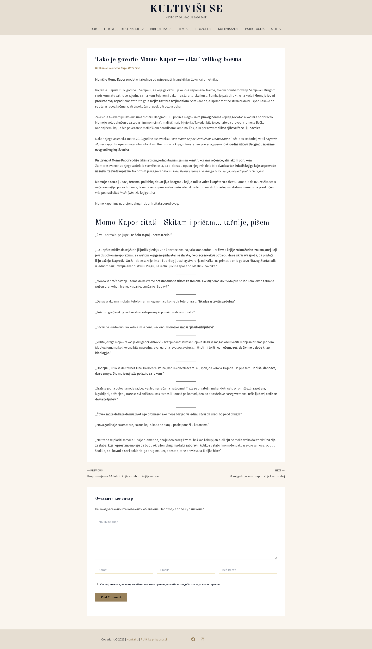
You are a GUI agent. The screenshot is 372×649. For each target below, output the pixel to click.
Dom (94, 29)
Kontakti (133, 639)
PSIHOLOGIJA (254, 29)
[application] (142, 29)
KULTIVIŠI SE (186, 9)
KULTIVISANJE (228, 29)
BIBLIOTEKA (158, 29)
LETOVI (109, 29)
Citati (137, 68)
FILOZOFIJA (203, 29)
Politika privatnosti (154, 639)
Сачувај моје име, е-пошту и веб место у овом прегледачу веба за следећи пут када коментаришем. (160, 584)
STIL (274, 29)
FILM (180, 29)
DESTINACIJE (130, 29)
